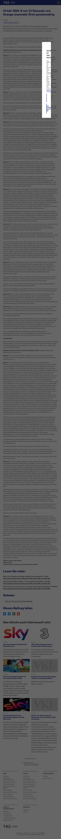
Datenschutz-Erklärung (50, 90)
